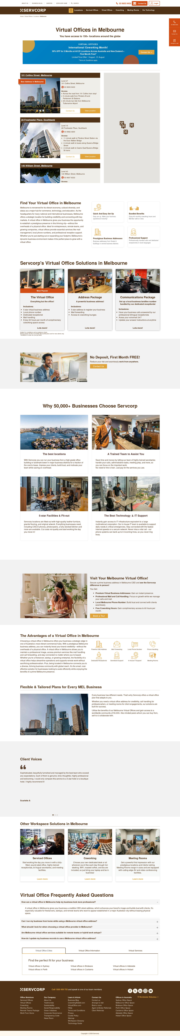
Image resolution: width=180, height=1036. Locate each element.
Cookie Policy (73, 1015)
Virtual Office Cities (44, 950)
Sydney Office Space (124, 1000)
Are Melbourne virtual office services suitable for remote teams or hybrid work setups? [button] (90, 932)
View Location (90, 110)
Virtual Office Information (89, 950)
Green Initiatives (50, 1010)
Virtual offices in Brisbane (82, 966)
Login (156, 3)
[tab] (90, 902)
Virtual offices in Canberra (82, 969)
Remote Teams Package (29, 1010)
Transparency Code (51, 1015)
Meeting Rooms (133, 10)
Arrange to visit (174, 43)
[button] (37, 110)
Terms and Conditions (76, 1010)
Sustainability (49, 1005)
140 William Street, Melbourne (36, 165)
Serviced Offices (92, 10)
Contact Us (174, 34)
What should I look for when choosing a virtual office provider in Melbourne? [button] (90, 927)
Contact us (96, 1000)
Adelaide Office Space (124, 1013)
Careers (49, 3)
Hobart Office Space (123, 1015)
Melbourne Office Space (125, 1002)
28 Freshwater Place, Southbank (38, 119)
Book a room (97, 1005)
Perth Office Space (123, 1008)
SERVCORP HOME (61, 3)
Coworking (120, 10)
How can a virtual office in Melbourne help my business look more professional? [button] (89, 902)
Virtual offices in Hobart (123, 969)
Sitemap (71, 1018)
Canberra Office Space (124, 1010)
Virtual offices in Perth (37, 969)
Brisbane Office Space (124, 1005)
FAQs (70, 1008)
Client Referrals (98, 1010)
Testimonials (49, 1002)
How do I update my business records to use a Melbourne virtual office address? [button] (90, 938)
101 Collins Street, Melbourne (36, 75)
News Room (49, 1018)
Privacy (71, 1013)
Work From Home (27, 1013)
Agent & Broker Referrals (101, 1008)
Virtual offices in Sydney (38, 966)
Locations (78, 10)
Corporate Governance (53, 1013)
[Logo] (33, 10)
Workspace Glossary (76, 1020)
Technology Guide (75, 1023)
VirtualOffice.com (74, 1005)
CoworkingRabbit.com (76, 1002)
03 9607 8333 (69, 177)
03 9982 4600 (69, 131)
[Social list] (130, 990)
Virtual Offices (107, 10)
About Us (25, 3)
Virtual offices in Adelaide (124, 966)
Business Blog (37, 3)
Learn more (42, 878)
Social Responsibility (52, 1008)
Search (76, 3)
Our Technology (148, 10)
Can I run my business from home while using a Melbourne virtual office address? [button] (90, 921)
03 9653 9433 (125, 3)
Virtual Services (135, 950)
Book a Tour (99, 615)
